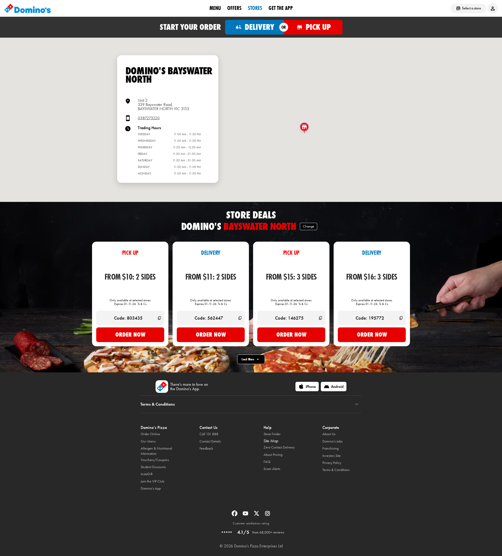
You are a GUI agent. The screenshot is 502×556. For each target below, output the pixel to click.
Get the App (281, 8)
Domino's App (151, 488)
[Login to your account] (492, 8)
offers (234, 8)
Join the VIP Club (152, 481)
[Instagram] (267, 515)
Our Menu (148, 441)
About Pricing (273, 454)
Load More (248, 359)
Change (308, 226)
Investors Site (331, 455)
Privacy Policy (331, 463)
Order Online (150, 434)
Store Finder (272, 434)
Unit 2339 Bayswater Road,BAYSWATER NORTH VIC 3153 (163, 104)
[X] (257, 515)
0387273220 (149, 118)
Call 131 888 (208, 434)
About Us (328, 434)
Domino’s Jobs (332, 441)
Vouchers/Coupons (155, 460)
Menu (215, 8)
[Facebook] (235, 515)
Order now (130, 334)
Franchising (330, 448)
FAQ (267, 461)
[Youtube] (246, 515)
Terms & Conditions (336, 470)
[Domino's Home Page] (27, 8)
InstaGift (146, 474)
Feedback (206, 448)
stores (255, 8)
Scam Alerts (272, 469)
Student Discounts (153, 467)
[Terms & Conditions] (357, 404)
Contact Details (210, 441)
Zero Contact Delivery (279, 447)
